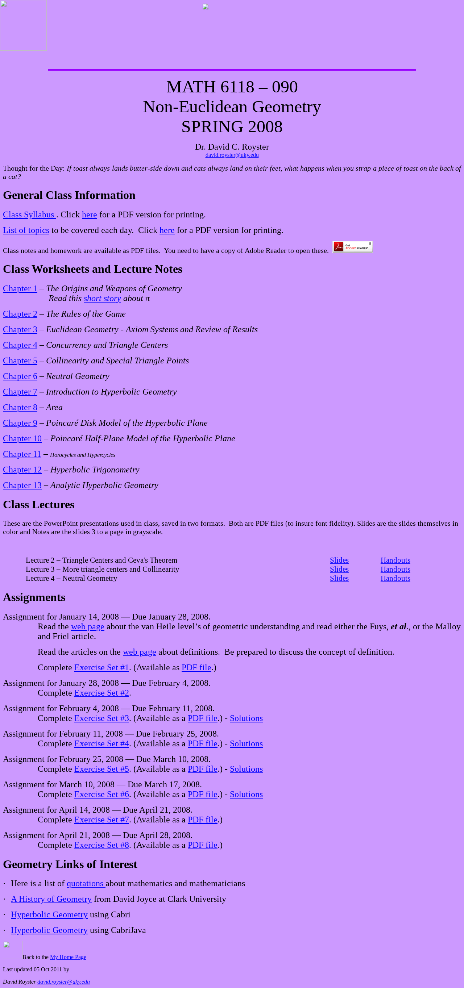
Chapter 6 (20, 376)
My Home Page (68, 957)
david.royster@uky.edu (232, 155)
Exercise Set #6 (101, 794)
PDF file (196, 667)
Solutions (246, 718)
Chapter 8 (20, 407)
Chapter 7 (20, 391)
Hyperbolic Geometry (49, 914)
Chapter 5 (20, 360)
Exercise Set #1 (101, 667)
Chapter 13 (22, 485)
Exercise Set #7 (101, 819)
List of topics (26, 230)
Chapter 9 (20, 423)
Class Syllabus (29, 214)
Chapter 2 (20, 313)
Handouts (395, 560)
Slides (339, 560)
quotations (86, 883)
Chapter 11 (22, 454)
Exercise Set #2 (101, 692)
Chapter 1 (20, 288)
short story (102, 298)
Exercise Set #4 (101, 743)
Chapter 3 (20, 329)
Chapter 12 (22, 469)
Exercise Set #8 (101, 845)
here (89, 214)
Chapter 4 (20, 345)
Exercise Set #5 (101, 769)
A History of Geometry (51, 899)
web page (87, 626)
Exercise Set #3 (101, 718)
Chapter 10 (22, 438)
